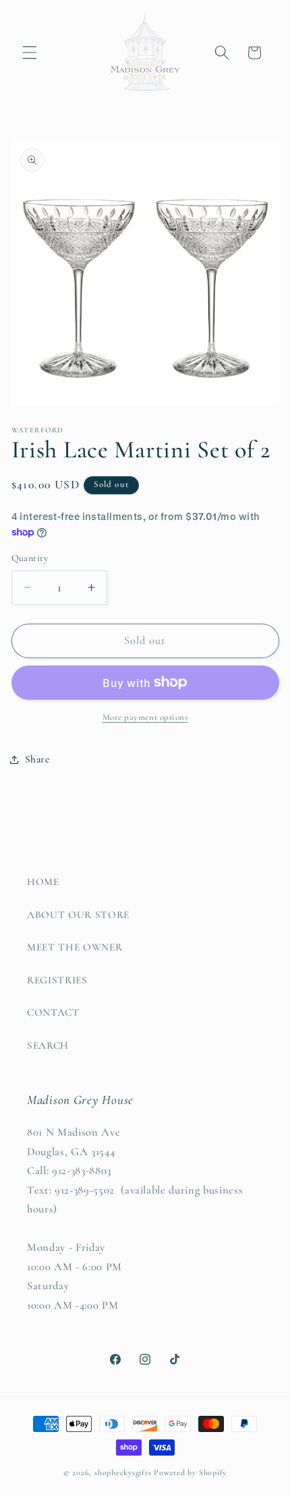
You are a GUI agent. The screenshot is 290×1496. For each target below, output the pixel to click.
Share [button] (37, 759)
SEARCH (48, 1045)
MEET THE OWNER (74, 947)
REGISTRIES (57, 980)
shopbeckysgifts (123, 1472)
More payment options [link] (145, 717)
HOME (43, 882)
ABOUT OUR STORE (78, 915)
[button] (29, 52)
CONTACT (53, 1012)
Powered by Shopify (190, 1472)
